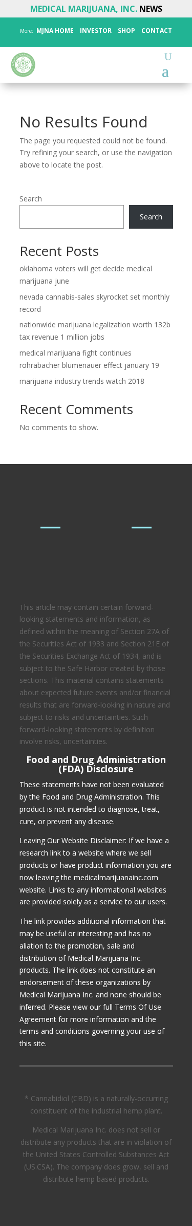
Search (30, 198)
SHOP (125, 30)
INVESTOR (96, 30)
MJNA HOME (54, 30)
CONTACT (156, 30)
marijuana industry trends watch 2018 (81, 381)
